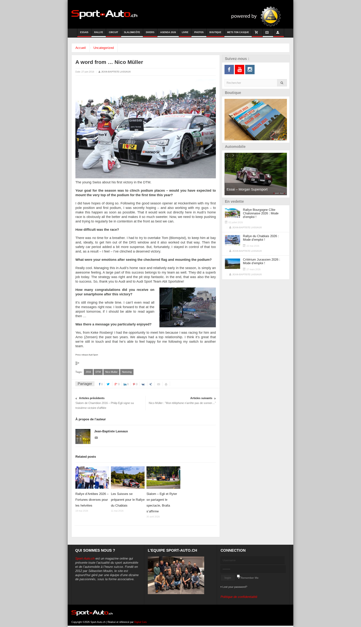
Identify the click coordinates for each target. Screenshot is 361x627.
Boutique (215, 32)
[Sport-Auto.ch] (104, 14)
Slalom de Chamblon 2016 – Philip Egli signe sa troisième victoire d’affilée (104, 402)
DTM (98, 372)
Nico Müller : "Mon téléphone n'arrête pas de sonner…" (182, 400)
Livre (185, 32)
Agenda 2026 (168, 32)
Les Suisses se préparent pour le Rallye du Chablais (128, 499)
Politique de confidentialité (239, 597)
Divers (150, 32)
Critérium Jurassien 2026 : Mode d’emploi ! (261, 261)
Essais (84, 32)
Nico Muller (111, 372)
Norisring (127, 372)
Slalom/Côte (132, 32)
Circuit (113, 32)
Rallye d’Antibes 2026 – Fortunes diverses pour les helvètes (91, 499)
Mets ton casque (238, 32)
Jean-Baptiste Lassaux (116, 71)
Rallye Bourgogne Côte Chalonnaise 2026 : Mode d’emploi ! (260, 213)
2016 (88, 372)
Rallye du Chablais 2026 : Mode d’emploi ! (261, 237)
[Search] (282, 82)
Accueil (80, 48)
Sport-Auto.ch (85, 558)
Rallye (98, 32)
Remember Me (250, 577)
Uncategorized (103, 48)
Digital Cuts (140, 622)
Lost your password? (234, 586)
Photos (199, 32)
